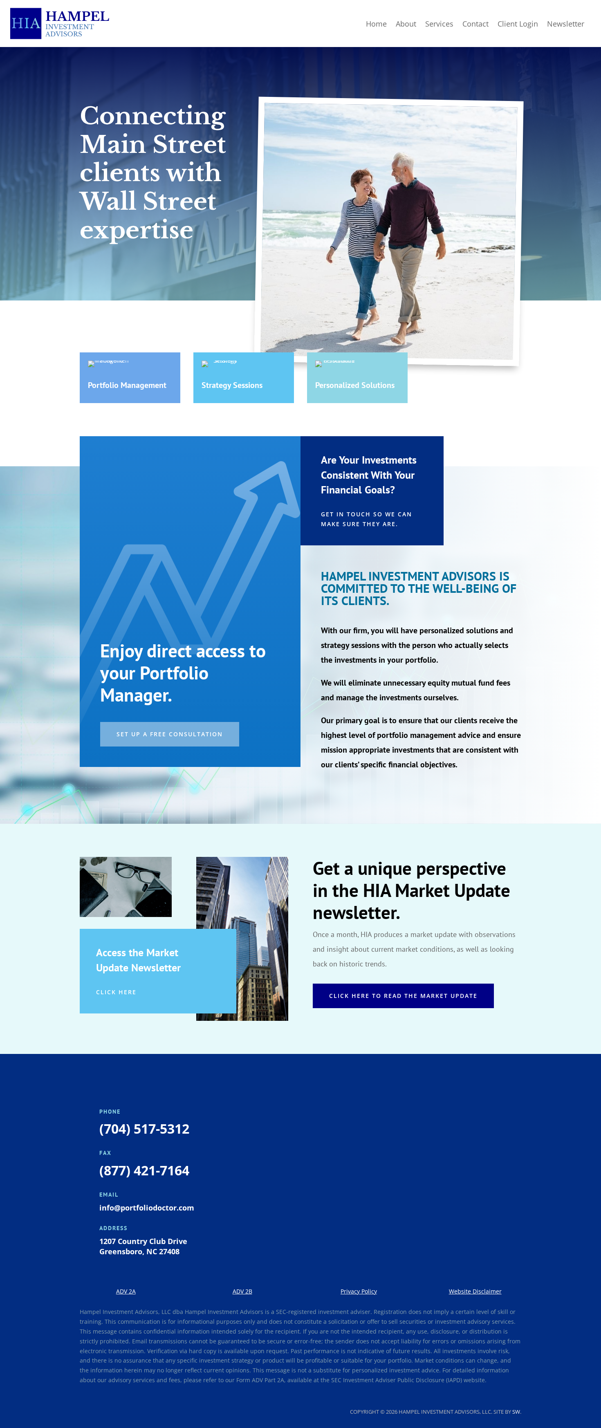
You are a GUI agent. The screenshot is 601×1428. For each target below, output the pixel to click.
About (406, 24)
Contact (475, 24)
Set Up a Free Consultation (170, 734)
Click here (116, 992)
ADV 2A (126, 1291)
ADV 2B (242, 1291)
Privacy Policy (359, 1291)
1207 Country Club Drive (143, 1241)
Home (376, 24)
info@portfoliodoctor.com (146, 1208)
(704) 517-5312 (144, 1128)
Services (439, 24)
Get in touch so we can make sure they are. (366, 519)
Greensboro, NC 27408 (139, 1251)
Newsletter (565, 24)
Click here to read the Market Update (403, 996)
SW (516, 1411)
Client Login (518, 24)
